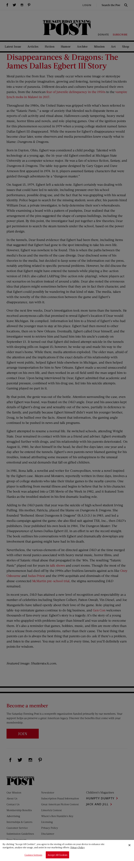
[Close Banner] (129, 845)
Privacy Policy (77, 847)
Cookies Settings (33, 854)
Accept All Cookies (57, 854)
